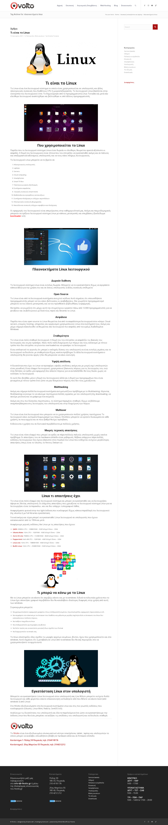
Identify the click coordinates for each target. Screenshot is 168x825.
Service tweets (129, 51)
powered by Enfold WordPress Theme (62, 822)
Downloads (128, 72)
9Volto (16, 733)
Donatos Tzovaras (53, 36)
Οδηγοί (127, 54)
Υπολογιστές (30, 36)
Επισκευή (127, 59)
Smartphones (129, 62)
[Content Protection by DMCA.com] (16, 802)
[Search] (135, 5)
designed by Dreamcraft (26, 822)
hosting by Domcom (41, 822)
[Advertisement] (141, 121)
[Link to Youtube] (152, 5)
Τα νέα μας (128, 70)
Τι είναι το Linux (20, 32)
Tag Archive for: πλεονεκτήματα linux (26, 14)
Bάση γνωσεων (39, 36)
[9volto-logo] (22, 5)
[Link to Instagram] (148, 5)
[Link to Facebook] (145, 5)
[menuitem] (59, 5)
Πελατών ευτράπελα (132, 56)
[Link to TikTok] (156, 5)
